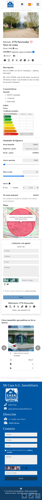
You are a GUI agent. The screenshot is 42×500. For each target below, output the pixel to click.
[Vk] (25, 60)
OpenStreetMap (28, 237)
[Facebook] (22, 4)
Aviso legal (20, 493)
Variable (15, 188)
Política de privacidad (31, 491)
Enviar (21, 297)
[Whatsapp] (29, 60)
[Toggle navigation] (37, 4)
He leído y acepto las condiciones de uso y (20, 291)
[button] (4, 347)
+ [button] (6, 210)
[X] (17, 60)
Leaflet (20, 237)
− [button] (6, 213)
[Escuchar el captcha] (8, 284)
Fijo (6, 188)
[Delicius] (21, 60)
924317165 (21, 247)
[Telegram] (33, 60)
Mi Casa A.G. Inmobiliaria (16, 491)
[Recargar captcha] (5, 284)
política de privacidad (30, 291)
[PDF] (9, 60)
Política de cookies (10, 493)
